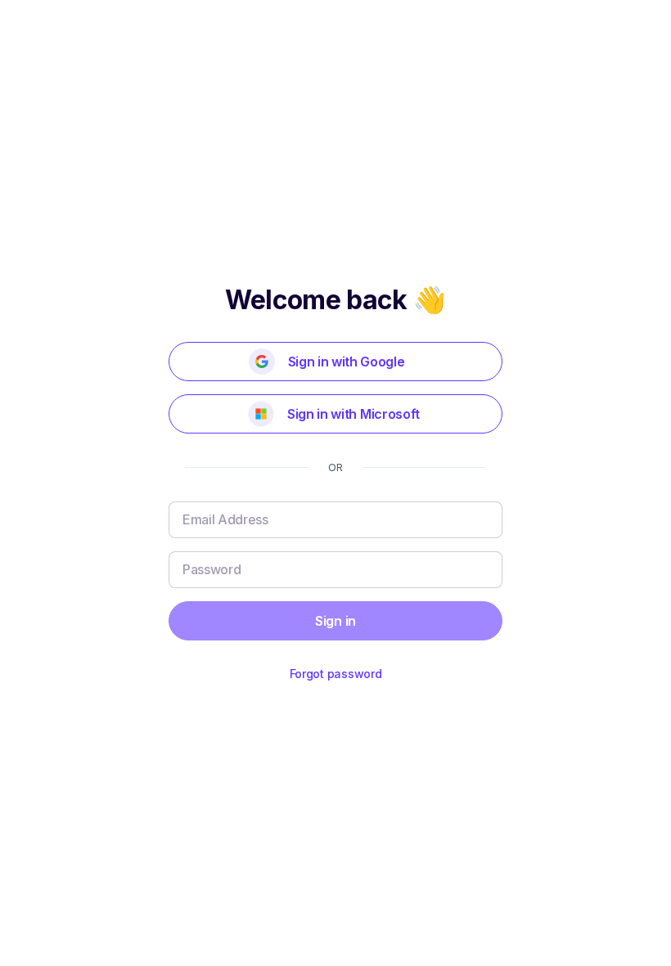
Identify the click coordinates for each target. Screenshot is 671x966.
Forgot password (336, 674)
